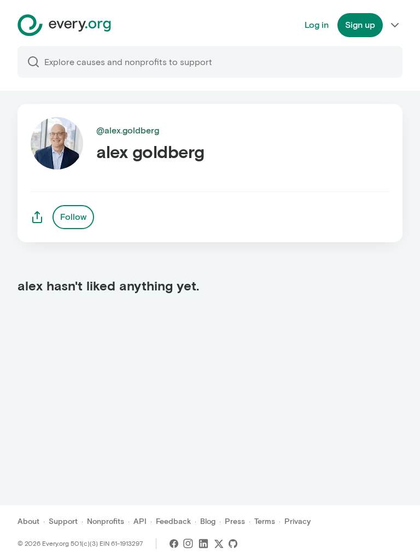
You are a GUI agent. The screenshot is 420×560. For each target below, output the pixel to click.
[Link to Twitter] (218, 543)
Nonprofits (105, 521)
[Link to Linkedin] (203, 543)
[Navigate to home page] (64, 25)
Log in (317, 25)
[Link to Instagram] (188, 543)
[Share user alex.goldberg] (37, 217)
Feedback (173, 521)
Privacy (297, 521)
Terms (264, 521)
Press (235, 521)
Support (63, 521)
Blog (207, 521)
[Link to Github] (233, 543)
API (140, 521)
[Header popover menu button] (394, 25)
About (28, 521)
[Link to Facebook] (174, 543)
